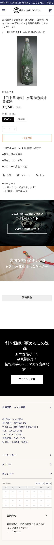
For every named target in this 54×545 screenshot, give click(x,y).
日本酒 (8, 191)
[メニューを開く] (6, 10)
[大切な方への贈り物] (27, 263)
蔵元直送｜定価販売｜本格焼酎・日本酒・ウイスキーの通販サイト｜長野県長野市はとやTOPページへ (25, 23)
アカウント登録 (27, 379)
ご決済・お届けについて (27, 228)
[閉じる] (47, 514)
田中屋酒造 (8, 92)
